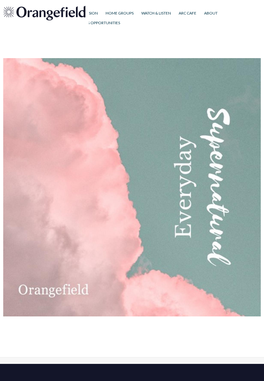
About (211, 13)
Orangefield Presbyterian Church (44, 13)
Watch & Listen (156, 13)
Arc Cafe (187, 13)
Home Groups (120, 13)
